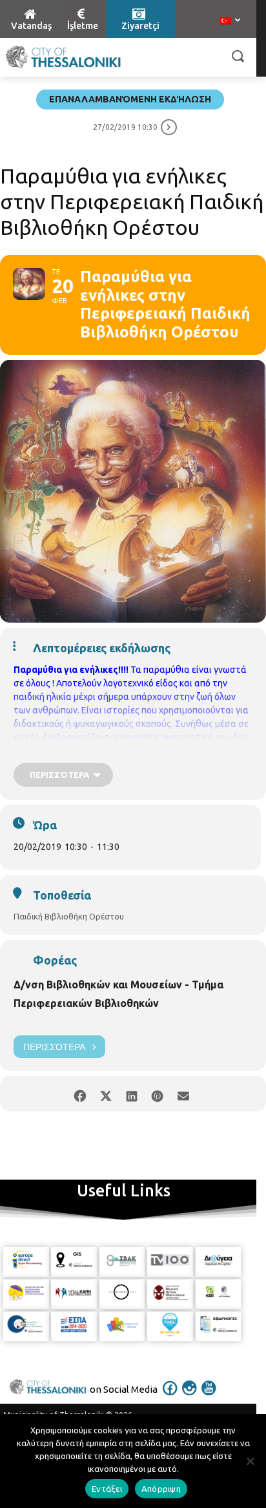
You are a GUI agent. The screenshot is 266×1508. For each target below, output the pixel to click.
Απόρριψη (161, 1488)
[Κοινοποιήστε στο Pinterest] (157, 1093)
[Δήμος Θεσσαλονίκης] (63, 57)
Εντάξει (107, 1488)
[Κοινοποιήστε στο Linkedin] (131, 1093)
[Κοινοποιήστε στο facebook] (79, 1093)
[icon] (170, 1396)
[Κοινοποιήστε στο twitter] (105, 1093)
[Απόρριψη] (249, 1461)
